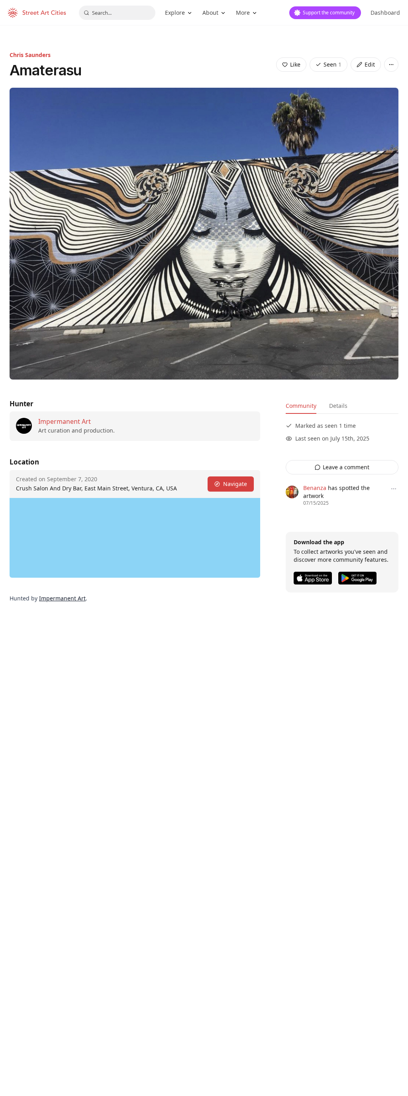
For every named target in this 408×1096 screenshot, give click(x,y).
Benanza (314, 488)
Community (301, 405)
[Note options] (393, 489)
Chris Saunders (30, 55)
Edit (370, 64)
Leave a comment (346, 467)
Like (295, 64)
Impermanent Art (64, 421)
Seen (332, 64)
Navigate (235, 484)
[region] (135, 538)
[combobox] (117, 13)
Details (338, 405)
